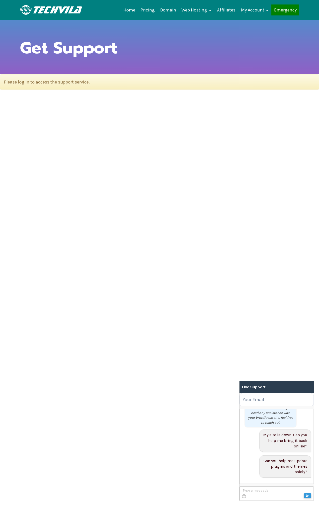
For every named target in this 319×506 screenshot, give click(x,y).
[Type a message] (276, 494)
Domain (168, 10)
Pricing (148, 10)
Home (129, 10)
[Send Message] (307, 495)
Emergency (285, 10)
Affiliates (226, 10)
